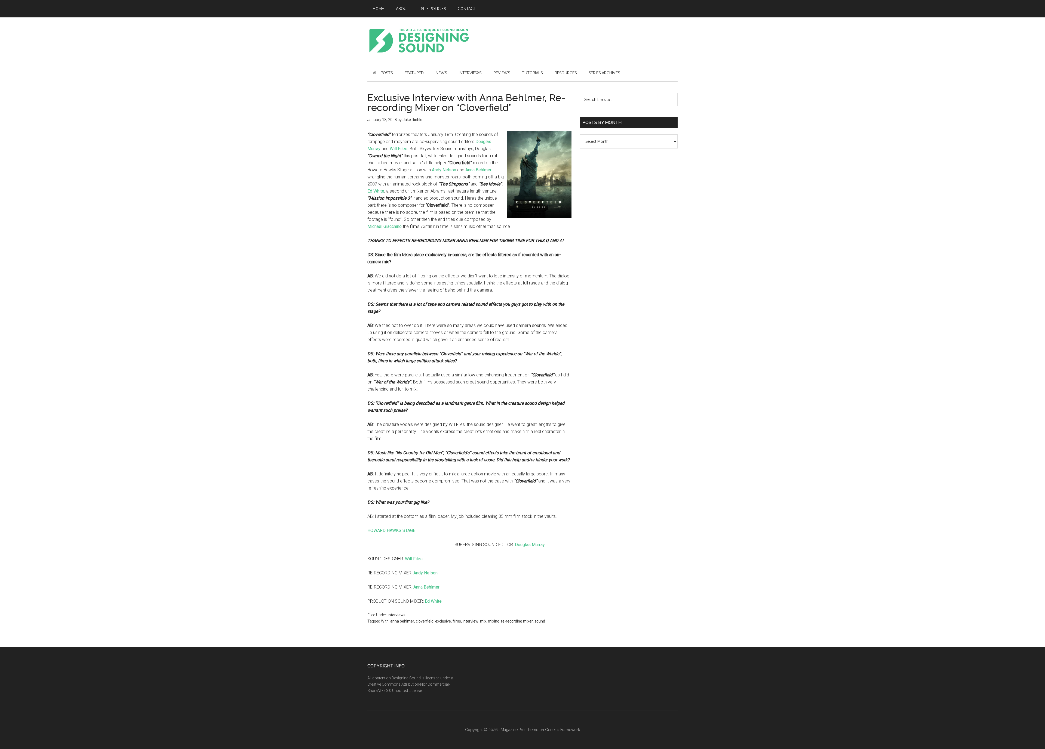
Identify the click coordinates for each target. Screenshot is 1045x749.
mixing (493, 621)
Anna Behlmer (478, 169)
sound (539, 621)
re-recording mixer (517, 621)
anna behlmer (402, 621)
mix (483, 621)
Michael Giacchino (384, 226)
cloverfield (425, 621)
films (457, 621)
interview (470, 621)
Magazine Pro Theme (519, 730)
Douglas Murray (530, 544)
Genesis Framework (562, 730)
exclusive (443, 621)
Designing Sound (419, 40)
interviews (396, 615)
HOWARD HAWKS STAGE (391, 530)
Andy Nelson (444, 169)
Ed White (375, 191)
